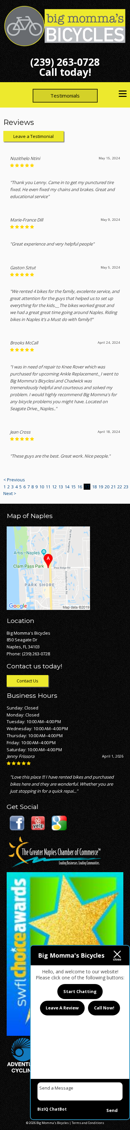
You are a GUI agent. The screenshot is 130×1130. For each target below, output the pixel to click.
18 (94, 487)
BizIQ (42, 1109)
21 (113, 487)
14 (67, 487)
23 (126, 487)
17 (87, 487)
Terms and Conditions (88, 1123)
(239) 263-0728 (65, 62)
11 (48, 487)
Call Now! (104, 1008)
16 (79, 487)
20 (107, 487)
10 (41, 487)
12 (54, 487)
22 (119, 487)
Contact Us (27, 681)
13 (60, 487)
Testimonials (65, 95)
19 (100, 487)
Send (112, 1110)
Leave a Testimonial (33, 136)
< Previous (14, 480)
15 (73, 487)
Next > (9, 493)
